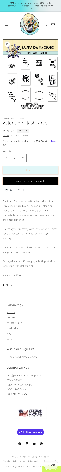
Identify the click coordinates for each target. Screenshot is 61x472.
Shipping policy (15, 466)
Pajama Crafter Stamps (28, 457)
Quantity (7, 150)
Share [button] (9, 285)
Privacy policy (34, 461)
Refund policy (19, 461)
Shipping (6, 135)
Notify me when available (30, 181)
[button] (7, 24)
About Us (11, 312)
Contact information (34, 466)
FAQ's (9, 339)
